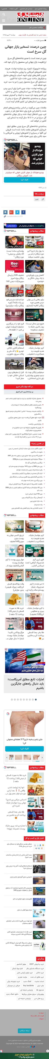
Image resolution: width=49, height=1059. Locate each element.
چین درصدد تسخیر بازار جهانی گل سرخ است (25, 49)
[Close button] (47, 1051)
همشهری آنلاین (31, 17)
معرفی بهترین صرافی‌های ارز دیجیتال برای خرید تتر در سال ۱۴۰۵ (19, 845)
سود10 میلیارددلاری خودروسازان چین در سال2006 (27, 459)
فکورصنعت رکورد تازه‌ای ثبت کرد (22, 899)
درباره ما (41, 1013)
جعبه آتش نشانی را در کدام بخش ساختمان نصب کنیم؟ (19, 856)
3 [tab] (29, 699)
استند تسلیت (39, 981)
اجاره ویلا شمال (17, 968)
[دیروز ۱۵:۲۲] (39, 891)
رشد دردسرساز (38, 505)
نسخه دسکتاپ (25, 1030)
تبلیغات (41, 1019)
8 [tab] (14, 699)
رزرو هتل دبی (39, 998)
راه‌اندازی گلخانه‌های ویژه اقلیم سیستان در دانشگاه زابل (26, 477)
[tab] (24, 386)
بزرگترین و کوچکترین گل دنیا (33, 463)
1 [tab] (35, 699)
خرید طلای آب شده (37, 977)
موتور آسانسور (21, 964)
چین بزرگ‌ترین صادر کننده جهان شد (31, 480)
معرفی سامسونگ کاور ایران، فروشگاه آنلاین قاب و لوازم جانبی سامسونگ (19, 944)
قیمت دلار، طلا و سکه (37, 1016)
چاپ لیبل (40, 985)
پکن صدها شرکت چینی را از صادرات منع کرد (29, 470)
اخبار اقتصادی (32, 35)
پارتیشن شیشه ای (26, 990)
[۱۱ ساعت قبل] (39, 847)
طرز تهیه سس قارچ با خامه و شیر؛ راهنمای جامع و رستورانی (19, 922)
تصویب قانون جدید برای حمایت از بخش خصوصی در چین (25, 449)
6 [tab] (20, 699)
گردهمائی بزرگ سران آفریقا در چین (32, 498)
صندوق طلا (40, 990)
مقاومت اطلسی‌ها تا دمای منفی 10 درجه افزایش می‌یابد (25, 484)
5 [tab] (23, 699)
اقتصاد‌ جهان (22, 35)
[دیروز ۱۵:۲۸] (39, 869)
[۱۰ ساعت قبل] (24, 661)
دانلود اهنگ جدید (12, 994)
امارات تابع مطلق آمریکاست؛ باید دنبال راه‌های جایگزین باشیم (26, 684)
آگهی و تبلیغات (13, 9)
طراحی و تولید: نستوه (23, 1047)
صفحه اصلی (42, 35)
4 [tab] (26, 699)
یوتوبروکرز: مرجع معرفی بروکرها (33, 994)
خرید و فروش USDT (36, 964)
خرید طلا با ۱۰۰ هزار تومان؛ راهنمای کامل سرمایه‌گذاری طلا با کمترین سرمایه (19, 933)
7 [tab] (17, 699)
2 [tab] (32, 699)
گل (43, 199)
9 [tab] (11, 699)
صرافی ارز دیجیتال (13, 985)
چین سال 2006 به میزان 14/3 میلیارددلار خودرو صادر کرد (25, 466)
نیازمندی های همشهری (26, 9)
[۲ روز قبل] (39, 924)
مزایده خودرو (22, 977)
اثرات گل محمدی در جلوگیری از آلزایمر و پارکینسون (27, 473)
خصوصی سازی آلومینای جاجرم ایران (21, 877)
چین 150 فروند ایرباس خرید (33, 494)
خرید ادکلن (40, 972)
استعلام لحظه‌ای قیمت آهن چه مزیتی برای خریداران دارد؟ (19, 867)
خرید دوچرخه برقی (13, 981)
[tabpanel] (24, 670)
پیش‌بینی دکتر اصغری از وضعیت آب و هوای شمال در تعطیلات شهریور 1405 (19, 889)
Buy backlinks (28, 985)
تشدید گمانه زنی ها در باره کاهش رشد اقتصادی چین (27, 508)
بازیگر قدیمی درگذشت (34, 424)
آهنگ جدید (27, 981)
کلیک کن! (24, 179)
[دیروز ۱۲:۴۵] (39, 902)
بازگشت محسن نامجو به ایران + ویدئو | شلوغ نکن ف (24, 27)
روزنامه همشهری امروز (41, 9)
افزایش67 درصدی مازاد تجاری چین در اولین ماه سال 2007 (25, 456)
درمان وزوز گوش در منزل (24, 910)
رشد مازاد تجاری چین (36, 501)
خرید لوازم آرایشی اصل (25, 972)
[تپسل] (5, 140)
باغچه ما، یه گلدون (36, 452)
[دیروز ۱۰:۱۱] (39, 913)
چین (36, 199)
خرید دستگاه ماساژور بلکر (35, 968)
